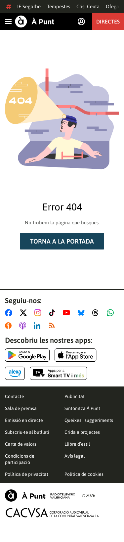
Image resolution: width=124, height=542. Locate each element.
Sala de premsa (21, 408)
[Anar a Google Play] (27, 355)
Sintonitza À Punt (82, 408)
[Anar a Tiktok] (53, 313)
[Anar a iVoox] (9, 326)
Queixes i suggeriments (88, 420)
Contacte (14, 396)
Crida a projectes (82, 432)
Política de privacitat (26, 474)
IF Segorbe (29, 6)
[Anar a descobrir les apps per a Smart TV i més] (58, 373)
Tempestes (58, 6)
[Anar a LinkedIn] (38, 326)
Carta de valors (20, 444)
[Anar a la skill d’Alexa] (15, 373)
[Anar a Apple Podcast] (24, 326)
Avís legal (74, 456)
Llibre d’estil (77, 444)
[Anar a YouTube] (68, 313)
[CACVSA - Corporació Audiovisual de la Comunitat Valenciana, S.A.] (52, 513)
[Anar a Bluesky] (82, 313)
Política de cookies (83, 474)
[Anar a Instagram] (39, 313)
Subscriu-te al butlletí (27, 432)
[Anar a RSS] (53, 326)
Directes (108, 21)
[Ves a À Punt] (35, 21)
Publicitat (74, 396)
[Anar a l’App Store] (76, 355)
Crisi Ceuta (88, 6)
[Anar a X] (24, 313)
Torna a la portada (62, 241)
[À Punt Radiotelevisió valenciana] (40, 495)
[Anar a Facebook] (10, 313)
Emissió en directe (24, 420)
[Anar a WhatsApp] (111, 313)
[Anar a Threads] (97, 313)
